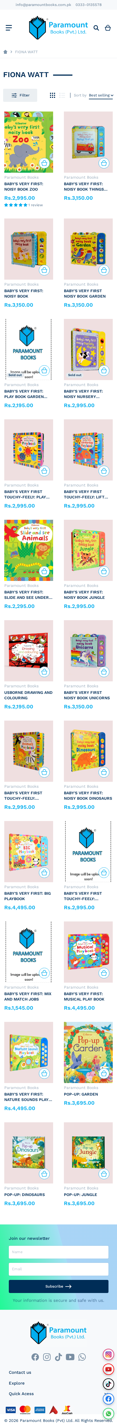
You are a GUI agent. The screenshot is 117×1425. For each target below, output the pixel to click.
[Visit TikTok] (108, 1384)
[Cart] (108, 27)
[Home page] (5, 52)
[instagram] (47, 1357)
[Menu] (8, 27)
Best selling (99, 95)
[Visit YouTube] (108, 1369)
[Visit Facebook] (108, 1399)
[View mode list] (62, 95)
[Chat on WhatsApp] (108, 1413)
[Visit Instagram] (108, 1354)
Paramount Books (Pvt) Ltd (46, 1420)
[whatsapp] (82, 1357)
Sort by (80, 95)
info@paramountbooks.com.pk (43, 5)
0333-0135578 (89, 5)
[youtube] (70, 1357)
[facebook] (35, 1357)
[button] (16, 205)
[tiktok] (58, 1357)
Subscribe (54, 1286)
